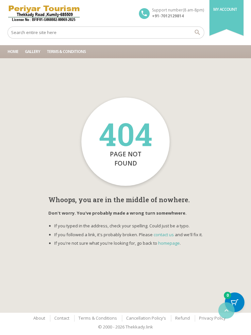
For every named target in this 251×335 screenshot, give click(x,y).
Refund (182, 318)
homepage (169, 243)
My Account (225, 9)
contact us (164, 235)
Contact (61, 318)
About (39, 318)
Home (13, 51)
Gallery (32, 51)
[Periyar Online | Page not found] (44, 13)
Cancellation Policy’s (146, 318)
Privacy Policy (212, 318)
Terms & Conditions (66, 51)
